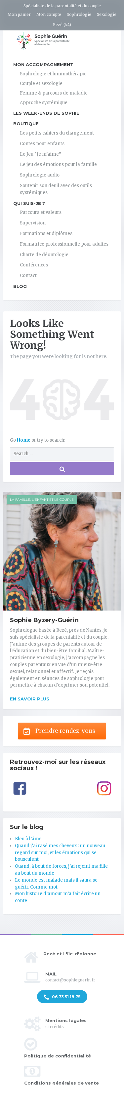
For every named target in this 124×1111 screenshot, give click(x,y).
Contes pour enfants (42, 143)
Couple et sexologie (41, 83)
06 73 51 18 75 (65, 996)
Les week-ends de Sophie (46, 113)
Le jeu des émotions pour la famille (58, 164)
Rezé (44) (62, 24)
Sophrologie (79, 14)
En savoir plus (29, 698)
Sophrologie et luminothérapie (53, 74)
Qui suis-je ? (29, 203)
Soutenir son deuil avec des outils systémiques (56, 189)
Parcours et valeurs (41, 212)
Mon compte (48, 14)
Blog (20, 286)
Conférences (34, 265)
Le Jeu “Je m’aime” (40, 154)
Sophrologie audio (40, 175)
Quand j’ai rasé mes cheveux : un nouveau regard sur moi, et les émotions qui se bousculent (60, 852)
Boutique (26, 123)
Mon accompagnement (43, 64)
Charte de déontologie (44, 255)
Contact (28, 275)
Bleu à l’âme (28, 839)
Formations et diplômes (46, 233)
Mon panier (19, 14)
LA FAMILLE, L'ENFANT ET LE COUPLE (42, 499)
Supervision (33, 223)
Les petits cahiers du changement (57, 133)
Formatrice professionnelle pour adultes (64, 244)
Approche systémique (43, 102)
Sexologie (106, 14)
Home (24, 440)
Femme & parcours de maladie (54, 93)
